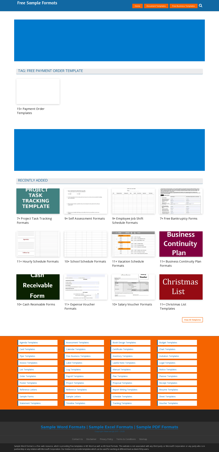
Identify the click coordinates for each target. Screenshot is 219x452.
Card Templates (27, 349)
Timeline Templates (75, 403)
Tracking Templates (122, 403)
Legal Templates (167, 362)
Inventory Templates (123, 356)
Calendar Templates (76, 349)
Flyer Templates (27, 356)
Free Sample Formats (37, 2)
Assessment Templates (77, 342)
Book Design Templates (124, 342)
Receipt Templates (168, 382)
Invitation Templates (169, 356)
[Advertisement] (104, 40)
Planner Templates (168, 376)
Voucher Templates (168, 403)
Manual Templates (122, 369)
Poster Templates (28, 382)
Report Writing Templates (125, 389)
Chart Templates (167, 349)
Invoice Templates (28, 362)
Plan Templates (120, 376)
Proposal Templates (122, 382)
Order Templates (28, 376)
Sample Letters (73, 396)
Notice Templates (168, 369)
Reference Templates (76, 389)
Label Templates (74, 362)
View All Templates (192, 320)
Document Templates (156, 6)
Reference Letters (28, 389)
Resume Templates (168, 389)
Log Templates (73, 369)
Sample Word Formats (63, 427)
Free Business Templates (183, 6)
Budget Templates (168, 342)
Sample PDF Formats (157, 427)
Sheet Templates (167, 396)
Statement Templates (30, 403)
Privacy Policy (106, 439)
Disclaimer (91, 439)
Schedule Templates (122, 396)
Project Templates (75, 382)
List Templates (27, 369)
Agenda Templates (29, 342)
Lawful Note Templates (124, 362)
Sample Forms (27, 396)
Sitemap (143, 439)
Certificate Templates (123, 349)
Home (137, 6)
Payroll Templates (75, 376)
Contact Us (77, 439)
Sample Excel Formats (111, 427)
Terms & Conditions (126, 439)
